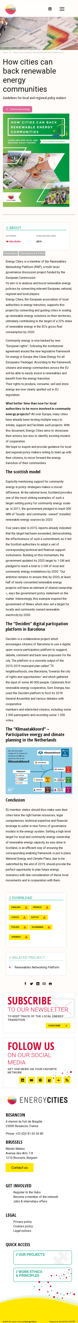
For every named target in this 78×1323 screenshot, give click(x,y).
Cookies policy (23, 1226)
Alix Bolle (15, 241)
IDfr (73, 1322)
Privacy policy (22, 1222)
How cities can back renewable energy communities (38, 53)
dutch (35, 917)
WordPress (63, 1322)
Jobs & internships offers (30, 1201)
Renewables (10, 253)
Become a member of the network (35, 1197)
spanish (16, 937)
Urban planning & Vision (32, 253)
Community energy (20, 109)
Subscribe (54, 1025)
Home (5, 53)
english (15, 907)
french (37, 907)
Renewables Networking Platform (37, 967)
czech (15, 917)
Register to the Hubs (27, 1192)
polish (15, 927)
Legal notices (22, 1231)
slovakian (37, 927)
